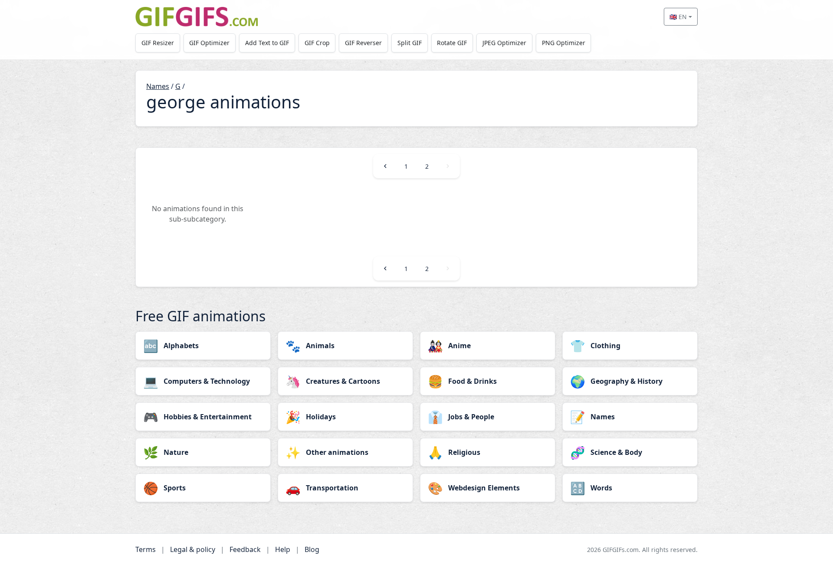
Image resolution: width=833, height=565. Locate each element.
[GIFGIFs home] (196, 16)
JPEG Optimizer (504, 43)
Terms (145, 549)
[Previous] (385, 166)
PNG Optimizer (563, 43)
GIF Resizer (157, 43)
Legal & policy (192, 549)
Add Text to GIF (267, 43)
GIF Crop (317, 43)
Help (282, 549)
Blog (312, 549)
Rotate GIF (452, 43)
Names (157, 86)
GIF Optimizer (209, 43)
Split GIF (409, 43)
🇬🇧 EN (678, 17)
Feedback (245, 549)
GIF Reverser (363, 43)
